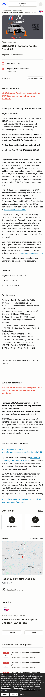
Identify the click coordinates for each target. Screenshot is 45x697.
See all (40, 511)
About (34, 633)
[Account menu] (40, 4)
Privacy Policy (18, 688)
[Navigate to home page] (4, 4)
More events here (36, 538)
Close (22, 694)
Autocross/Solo (7, 10)
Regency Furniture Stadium (12, 55)
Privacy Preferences (28, 690)
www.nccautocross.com (14, 210)
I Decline (14, 694)
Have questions (36, 78)
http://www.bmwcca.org (12, 449)
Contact (12, 633)
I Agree (5, 694)
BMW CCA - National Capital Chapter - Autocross (19, 13)
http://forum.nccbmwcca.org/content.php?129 (22, 452)
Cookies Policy (6, 688)
